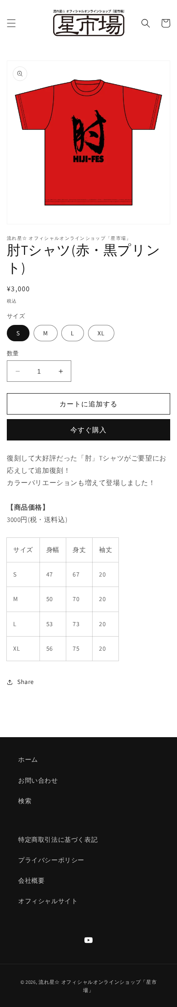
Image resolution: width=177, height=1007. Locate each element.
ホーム (28, 759)
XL (101, 333)
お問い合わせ (38, 780)
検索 (24, 801)
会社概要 (31, 880)
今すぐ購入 (88, 429)
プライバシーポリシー (51, 860)
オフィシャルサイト (48, 901)
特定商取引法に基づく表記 (58, 839)
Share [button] (25, 682)
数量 (13, 353)
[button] (11, 23)
